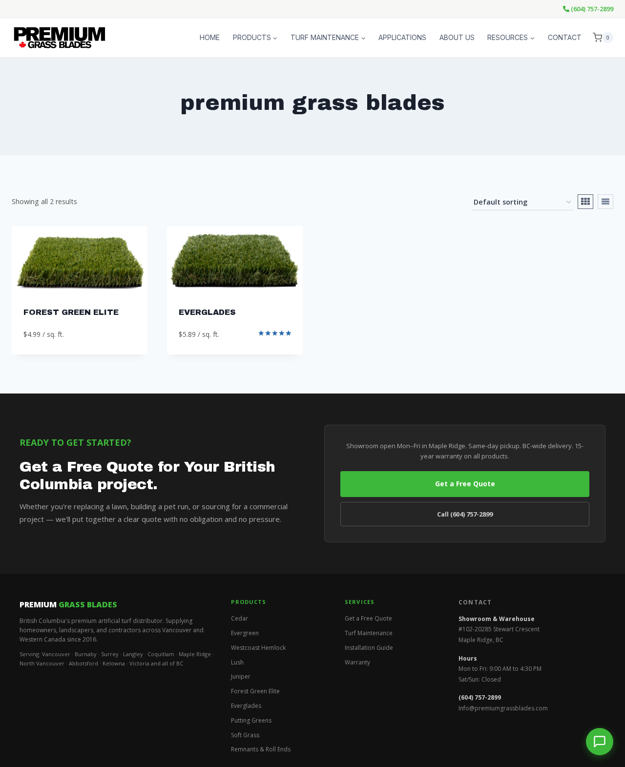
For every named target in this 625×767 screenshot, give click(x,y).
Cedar (239, 618)
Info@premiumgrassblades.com (503, 708)
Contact (565, 37)
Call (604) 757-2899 (465, 514)
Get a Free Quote (465, 483)
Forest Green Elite (255, 691)
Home (210, 37)
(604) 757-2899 (591, 8)
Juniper (240, 676)
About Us (457, 37)
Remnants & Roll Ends (261, 749)
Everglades (207, 312)
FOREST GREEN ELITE (71, 312)
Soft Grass (245, 735)
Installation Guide (369, 647)
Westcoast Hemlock (258, 647)
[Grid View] (585, 201)
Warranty (357, 662)
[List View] (605, 201)
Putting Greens (251, 720)
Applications (402, 37)
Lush (237, 662)
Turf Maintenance (369, 633)
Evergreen (245, 633)
